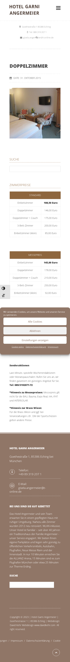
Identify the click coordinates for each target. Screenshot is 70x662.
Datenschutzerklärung (36, 346)
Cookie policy (18, 346)
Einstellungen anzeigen (35, 340)
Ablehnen (35, 330)
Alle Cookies (35, 321)
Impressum (53, 346)
